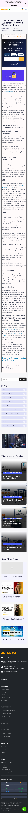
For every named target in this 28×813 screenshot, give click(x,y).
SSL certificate (8, 91)
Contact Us (4, 752)
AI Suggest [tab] (14, 54)
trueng (7, 28)
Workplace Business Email (8, 710)
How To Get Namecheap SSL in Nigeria (13, 640)
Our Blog (3, 749)
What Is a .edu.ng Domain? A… (13, 501)
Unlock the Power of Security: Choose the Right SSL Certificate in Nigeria (13, 619)
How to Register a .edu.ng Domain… (12, 548)
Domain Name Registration (12, 473)
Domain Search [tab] (7, 54)
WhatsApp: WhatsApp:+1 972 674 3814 (14, 668)
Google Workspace (6, 713)
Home (2, 14)
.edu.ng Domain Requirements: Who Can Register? (12, 524)
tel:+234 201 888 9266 (9, 666)
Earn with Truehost (6, 733)
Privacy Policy (4, 765)
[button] (10, 9)
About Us (3, 746)
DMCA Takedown (5, 769)
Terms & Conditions (6, 762)
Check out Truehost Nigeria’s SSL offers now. (14, 359)
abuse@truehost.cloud (11, 771)
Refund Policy (4, 767)
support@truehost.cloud (10, 671)
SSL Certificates (5, 716)
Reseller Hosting (5, 736)
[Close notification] (26, 3)
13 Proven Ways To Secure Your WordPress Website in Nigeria (11, 597)
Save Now (14, 5)
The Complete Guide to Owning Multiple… (11, 477)
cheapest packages (10, 329)
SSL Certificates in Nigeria (13, 14)
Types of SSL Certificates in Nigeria (12, 576)
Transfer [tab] (21, 54)
